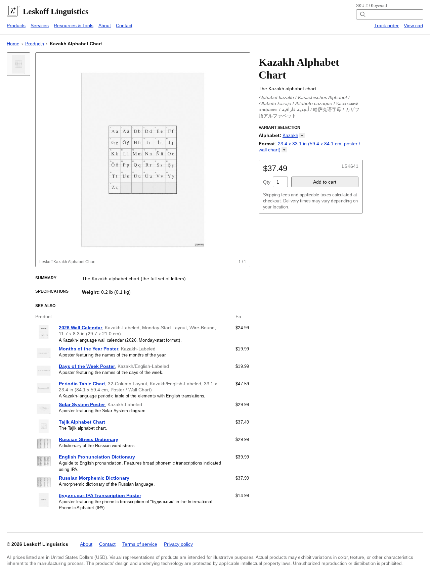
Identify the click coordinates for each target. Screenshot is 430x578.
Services (40, 25)
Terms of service (139, 544)
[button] (294, 135)
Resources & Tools (73, 25)
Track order (386, 25)
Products (16, 25)
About (104, 25)
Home (13, 43)
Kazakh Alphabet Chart (76, 43)
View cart (413, 25)
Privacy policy (178, 544)
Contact (124, 25)
